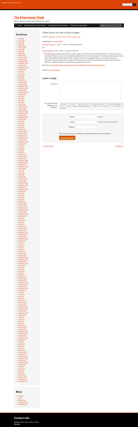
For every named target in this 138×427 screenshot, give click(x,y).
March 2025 (21, 55)
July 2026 (21, 38)
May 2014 (21, 321)
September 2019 (23, 189)
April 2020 (21, 175)
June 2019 (21, 195)
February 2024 (22, 82)
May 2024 (21, 76)
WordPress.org (22, 404)
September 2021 (23, 142)
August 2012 (22, 364)
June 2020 (21, 173)
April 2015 (21, 298)
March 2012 (21, 375)
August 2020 (22, 168)
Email (72, 122)
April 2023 (21, 102)
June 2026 (21, 41)
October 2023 (22, 90)
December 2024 (23, 61)
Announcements (54, 70)
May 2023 (21, 100)
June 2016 (21, 270)
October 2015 (22, 286)
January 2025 (22, 59)
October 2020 (22, 164)
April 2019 (21, 199)
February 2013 (22, 352)
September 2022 (23, 117)
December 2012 (23, 356)
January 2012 (22, 379)
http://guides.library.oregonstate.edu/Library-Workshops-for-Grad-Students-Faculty (78, 65)
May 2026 (21, 43)
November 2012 (23, 358)
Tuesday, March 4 (48, 51)
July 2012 (21, 366)
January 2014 (22, 329)
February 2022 (22, 131)
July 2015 (21, 292)
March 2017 (21, 251)
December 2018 (23, 208)
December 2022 (23, 111)
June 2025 (21, 49)
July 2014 (21, 317)
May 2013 (21, 346)
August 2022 (22, 119)
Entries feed (21, 400)
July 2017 (21, 243)
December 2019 (23, 183)
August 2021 (22, 144)
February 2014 (22, 327)
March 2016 (21, 276)
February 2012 (22, 377)
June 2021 (21, 148)
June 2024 (21, 74)
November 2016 (23, 259)
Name (72, 117)
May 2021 (21, 150)
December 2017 (23, 232)
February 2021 (22, 156)
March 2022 (21, 129)
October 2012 (22, 360)
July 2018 (21, 218)
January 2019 (22, 206)
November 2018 (23, 210)
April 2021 (21, 152)
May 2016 (21, 272)
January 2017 (22, 255)
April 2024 (21, 78)
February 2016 (22, 278)
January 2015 (22, 305)
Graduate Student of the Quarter (34, 25)
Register (20, 396)
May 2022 (21, 125)
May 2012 (21, 371)
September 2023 (23, 92)
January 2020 (22, 181)
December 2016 (23, 257)
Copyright (17, 422)
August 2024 (22, 69)
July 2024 (21, 71)
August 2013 (22, 340)
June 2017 (21, 245)
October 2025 (22, 47)
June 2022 (21, 123)
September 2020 (23, 166)
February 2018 (22, 228)
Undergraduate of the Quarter (58, 25)
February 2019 (22, 203)
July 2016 (21, 267)
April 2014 (21, 323)
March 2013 (21, 350)
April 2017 (21, 249)
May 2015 (21, 296)
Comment (54, 84)
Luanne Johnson (66, 37)
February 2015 (22, 303)
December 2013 (23, 331)
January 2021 (22, 158)
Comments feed (23, 402)
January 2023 (22, 109)
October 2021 (22, 140)
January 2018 (22, 230)
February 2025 (22, 57)
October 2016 (22, 261)
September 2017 (23, 239)
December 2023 (23, 86)
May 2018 (21, 222)
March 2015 (21, 300)
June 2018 (21, 220)
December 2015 (23, 282)
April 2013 (21, 348)
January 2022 (22, 133)
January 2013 (22, 354)
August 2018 (22, 216)
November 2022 (23, 113)
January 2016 (22, 280)
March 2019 (21, 201)
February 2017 (22, 253)
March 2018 (21, 226)
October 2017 (22, 237)
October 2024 (22, 65)
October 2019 (22, 187)
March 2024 (21, 80)
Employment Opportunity (79, 25)
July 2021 (21, 146)
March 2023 (21, 104)
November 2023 (23, 88)
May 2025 (21, 51)
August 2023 (22, 94)
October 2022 (22, 115)
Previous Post (47, 146)
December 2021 (23, 135)
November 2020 (23, 162)
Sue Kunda (58, 41)
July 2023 (21, 96)
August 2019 (22, 191)
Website (71, 127)
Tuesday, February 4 (49, 44)
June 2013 (21, 344)
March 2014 (21, 325)
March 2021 (21, 154)
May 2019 (21, 197)
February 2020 (22, 179)
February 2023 (22, 107)
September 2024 (23, 67)
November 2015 (23, 284)
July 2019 (21, 193)
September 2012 (23, 362)
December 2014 (23, 307)
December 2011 (23, 381)
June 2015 (21, 294)
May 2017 (21, 247)
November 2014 (23, 309)
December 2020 (23, 160)
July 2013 (21, 342)
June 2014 (21, 319)
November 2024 (23, 63)
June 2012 (21, 369)
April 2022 (21, 127)
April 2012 (21, 373)
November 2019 (23, 185)
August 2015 (22, 290)
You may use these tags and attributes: (51, 105)
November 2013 (23, 333)
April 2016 (21, 274)
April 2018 (21, 224)
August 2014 (22, 315)
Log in (20, 398)
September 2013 (23, 338)
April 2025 (21, 53)
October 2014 (22, 311)
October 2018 (22, 212)
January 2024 (22, 84)
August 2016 (22, 265)
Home (19, 25)
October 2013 (22, 336)
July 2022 (21, 121)
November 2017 (23, 234)
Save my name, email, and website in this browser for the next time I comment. (85, 134)
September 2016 (23, 263)
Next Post (120, 146)
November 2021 (23, 137)
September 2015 (23, 288)
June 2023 (21, 98)
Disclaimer (17, 424)
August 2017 (22, 241)
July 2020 (21, 170)
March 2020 (21, 177)
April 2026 (21, 45)
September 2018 (23, 214)
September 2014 (23, 313)
